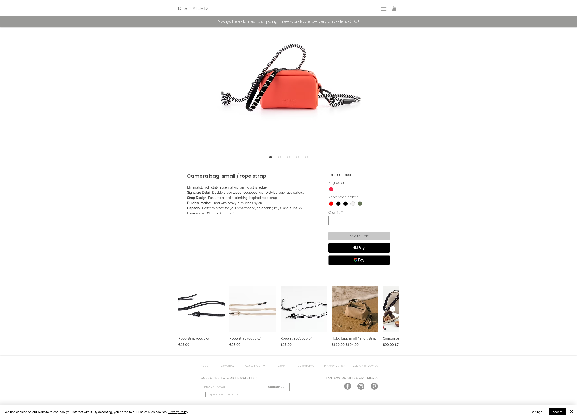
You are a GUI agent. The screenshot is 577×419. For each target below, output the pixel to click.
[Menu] (383, 9)
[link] (394, 8)
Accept (557, 412)
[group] (288, 319)
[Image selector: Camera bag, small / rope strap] (270, 157)
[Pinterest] (374, 386)
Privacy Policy (178, 412)
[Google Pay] (359, 260)
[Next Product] (392, 309)
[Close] (571, 411)
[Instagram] (360, 386)
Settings (536, 412)
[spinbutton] (338, 220)
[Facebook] (347, 386)
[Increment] (345, 220)
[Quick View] (201, 309)
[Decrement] (332, 220)
